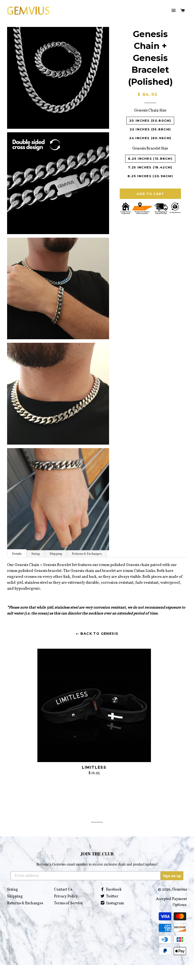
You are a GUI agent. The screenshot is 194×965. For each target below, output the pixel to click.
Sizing (35, 554)
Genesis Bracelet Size (150, 148)
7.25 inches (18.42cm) (150, 167)
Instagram (115, 903)
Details (17, 554)
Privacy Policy (66, 896)
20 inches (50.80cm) (150, 120)
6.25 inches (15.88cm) (150, 158)
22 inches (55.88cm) (150, 129)
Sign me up (172, 875)
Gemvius (179, 889)
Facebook (113, 889)
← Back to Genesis (97, 633)
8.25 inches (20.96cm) (150, 176)
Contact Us (63, 889)
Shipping (56, 554)
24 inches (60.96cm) (150, 138)
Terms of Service (68, 903)
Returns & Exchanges (87, 554)
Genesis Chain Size (150, 110)
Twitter (111, 896)
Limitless (94, 767)
